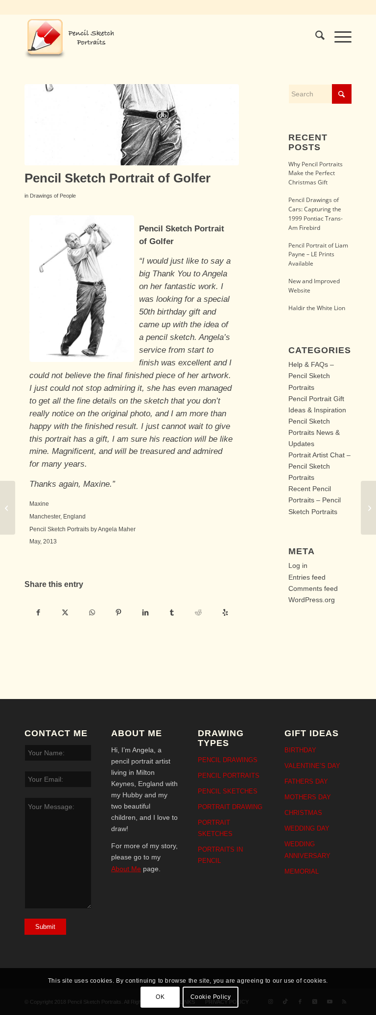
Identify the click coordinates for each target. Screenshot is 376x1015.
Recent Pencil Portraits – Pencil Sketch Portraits (314, 500)
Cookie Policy (210, 996)
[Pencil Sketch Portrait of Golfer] (131, 124)
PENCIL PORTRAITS (228, 775)
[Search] (315, 37)
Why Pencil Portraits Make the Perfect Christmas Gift (315, 173)
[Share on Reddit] (199, 612)
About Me (126, 869)
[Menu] (338, 37)
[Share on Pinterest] (118, 612)
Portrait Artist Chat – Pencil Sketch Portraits (319, 466)
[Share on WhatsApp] (92, 612)
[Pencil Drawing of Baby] (7, 508)
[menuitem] (315, 37)
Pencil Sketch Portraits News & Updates (314, 432)
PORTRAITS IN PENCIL (220, 855)
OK (160, 996)
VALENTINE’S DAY (312, 765)
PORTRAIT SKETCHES (215, 828)
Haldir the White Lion (316, 308)
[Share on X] (65, 612)
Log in (297, 565)
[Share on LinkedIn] (145, 612)
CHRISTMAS (303, 812)
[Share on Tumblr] (172, 612)
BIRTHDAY (300, 750)
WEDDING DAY (306, 828)
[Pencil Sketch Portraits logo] (72, 37)
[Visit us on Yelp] (225, 612)
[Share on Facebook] (38, 612)
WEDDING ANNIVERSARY (307, 849)
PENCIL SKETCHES (228, 791)
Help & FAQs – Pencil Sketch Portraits (311, 376)
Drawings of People (53, 196)
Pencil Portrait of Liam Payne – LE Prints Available (318, 254)
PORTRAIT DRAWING (230, 807)
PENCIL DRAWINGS (228, 760)
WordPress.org (311, 600)
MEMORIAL (301, 871)
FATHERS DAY (306, 781)
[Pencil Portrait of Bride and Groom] (368, 508)
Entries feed (307, 577)
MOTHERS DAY (307, 797)
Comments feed (313, 588)
